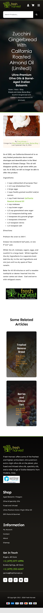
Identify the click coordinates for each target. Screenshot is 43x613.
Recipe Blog (34, 143)
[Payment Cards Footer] (21, 603)
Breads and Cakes (22, 143)
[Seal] (11, 477)
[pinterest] (16, 580)
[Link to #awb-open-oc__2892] (39, 5)
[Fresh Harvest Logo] (12, 2)
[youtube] (21, 580)
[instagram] (10, 580)
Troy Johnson (22, 141)
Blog (13, 143)
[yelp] (26, 580)
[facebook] (5, 580)
